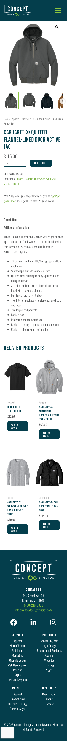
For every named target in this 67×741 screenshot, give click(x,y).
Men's (6, 183)
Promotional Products (49, 650)
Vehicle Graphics (18, 679)
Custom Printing (17, 703)
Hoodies (29, 179)
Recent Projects (49, 640)
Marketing (17, 655)
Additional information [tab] (16, 227)
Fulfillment (18, 650)
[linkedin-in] (33, 622)
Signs (18, 674)
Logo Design (49, 645)
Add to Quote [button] (14, 426)
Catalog (17, 688)
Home (7, 119)
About (49, 698)
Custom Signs (17, 708)
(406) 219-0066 (33, 605)
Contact (49, 703)
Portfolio (49, 635)
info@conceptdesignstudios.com (33, 610)
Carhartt (15, 183)
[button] (57, 27)
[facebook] (13, 622)
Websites (49, 660)
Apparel (16, 119)
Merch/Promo (18, 645)
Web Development (18, 665)
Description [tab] (10, 219)
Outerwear (39, 179)
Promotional (18, 698)
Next (62, 101)
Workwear (51, 179)
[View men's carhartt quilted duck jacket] (11, 100)
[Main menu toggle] (57, 10)
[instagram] (53, 622)
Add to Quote (41, 163)
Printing (17, 670)
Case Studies (49, 694)
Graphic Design (17, 660)
